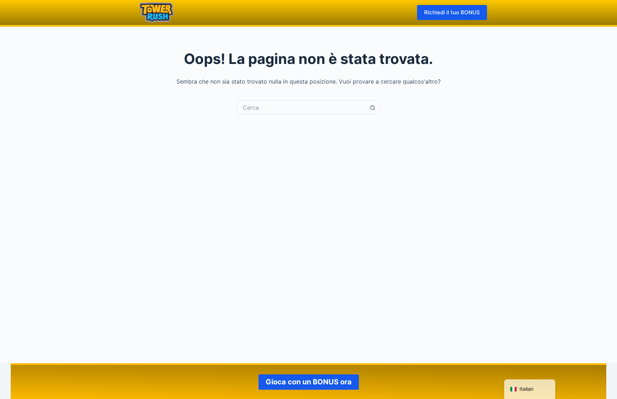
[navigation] (529, 389)
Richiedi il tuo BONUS (452, 12)
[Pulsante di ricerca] (373, 107)
